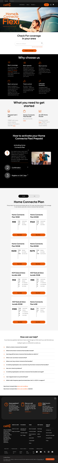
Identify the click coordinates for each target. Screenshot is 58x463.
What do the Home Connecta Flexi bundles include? (20, 350)
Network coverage (50, 435)
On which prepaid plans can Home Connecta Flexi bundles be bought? (25, 372)
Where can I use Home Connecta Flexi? (16, 357)
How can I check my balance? (14, 368)
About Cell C (6, 448)
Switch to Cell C (15, 424)
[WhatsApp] (37, 452)
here (14, 125)
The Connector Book (32, 435)
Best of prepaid (32, 429)
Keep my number (16, 431)
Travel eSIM (31, 440)
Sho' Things (23, 435)
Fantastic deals (24, 432)
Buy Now (19, 235)
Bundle (23, 196)
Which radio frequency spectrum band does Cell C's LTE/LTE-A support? (25, 380)
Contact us (27, 411)
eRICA (38, 434)
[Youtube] (41, 452)
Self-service (40, 424)
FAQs (10, 413)
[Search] (51, 4)
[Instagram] (49, 452)
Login (46, 4)
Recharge (39, 429)
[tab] (28, 347)
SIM (34, 196)
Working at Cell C (40, 448)
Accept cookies (50, 459)
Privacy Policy (40, 459)
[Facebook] (53, 452)
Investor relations (23, 448)
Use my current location (37, 47)
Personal (6, 1)
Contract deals (32, 431)
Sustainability (31, 448)
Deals (30, 424)
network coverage (12, 71)
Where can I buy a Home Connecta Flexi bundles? (19, 361)
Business (12, 1)
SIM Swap (39, 431)
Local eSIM (31, 438)
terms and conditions (22, 386)
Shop (28, 4)
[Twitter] (45, 452)
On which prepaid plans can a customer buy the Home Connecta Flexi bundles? (27, 364)
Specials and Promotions (23, 429)
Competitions (49, 438)
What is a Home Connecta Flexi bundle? (16, 347)
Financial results (14, 448)
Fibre (30, 443)
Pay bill (39, 436)
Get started (21, 4)
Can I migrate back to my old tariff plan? (17, 377)
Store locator (45, 413)
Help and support (48, 425)
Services (33, 4)
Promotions (23, 424)
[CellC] (7, 4)
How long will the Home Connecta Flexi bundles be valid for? (22, 354)
